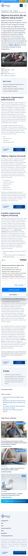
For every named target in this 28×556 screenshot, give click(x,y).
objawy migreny (14, 45)
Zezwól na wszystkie (14, 289)
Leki (2, 523)
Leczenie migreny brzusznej (10, 91)
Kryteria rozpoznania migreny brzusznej (13, 89)
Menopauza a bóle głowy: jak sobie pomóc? (14, 400)
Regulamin (4, 533)
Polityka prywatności (7, 535)
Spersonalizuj (13, 294)
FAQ (2, 525)
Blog (11, 11)
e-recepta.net (5, 11)
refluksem (3, 228)
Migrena (15, 11)
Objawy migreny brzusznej (10, 86)
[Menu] (25, 5)
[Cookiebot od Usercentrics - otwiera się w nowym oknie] (20, 260)
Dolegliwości (4, 520)
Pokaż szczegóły (19, 285)
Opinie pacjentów (6, 528)
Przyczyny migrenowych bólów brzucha (13, 84)
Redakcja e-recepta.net (9, 75)
